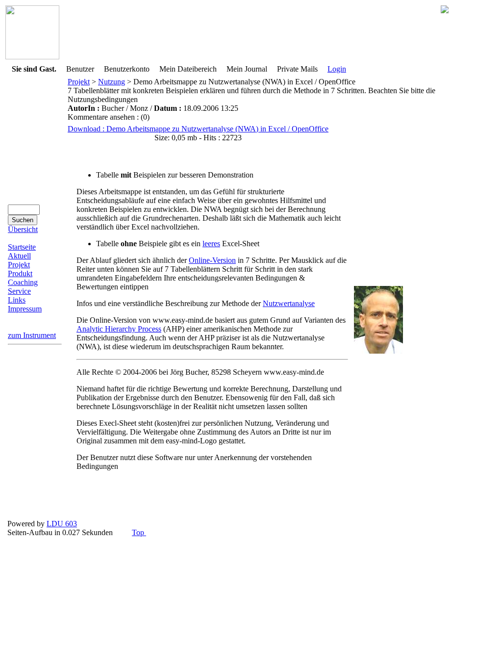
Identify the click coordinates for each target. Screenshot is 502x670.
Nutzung (111, 81)
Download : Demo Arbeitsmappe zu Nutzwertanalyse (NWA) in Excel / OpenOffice (198, 129)
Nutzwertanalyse (289, 303)
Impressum (25, 309)
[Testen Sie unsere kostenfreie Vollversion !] (445, 10)
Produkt (20, 273)
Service (19, 291)
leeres (211, 243)
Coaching (23, 282)
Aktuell (19, 256)
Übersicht (23, 229)
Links (16, 300)
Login (336, 69)
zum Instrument (32, 335)
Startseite (22, 247)
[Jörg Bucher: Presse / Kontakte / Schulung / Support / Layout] (378, 351)
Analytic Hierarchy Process (118, 329)
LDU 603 (62, 523)
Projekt (19, 264)
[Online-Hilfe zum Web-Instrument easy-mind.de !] (32, 56)
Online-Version (212, 260)
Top (139, 532)
